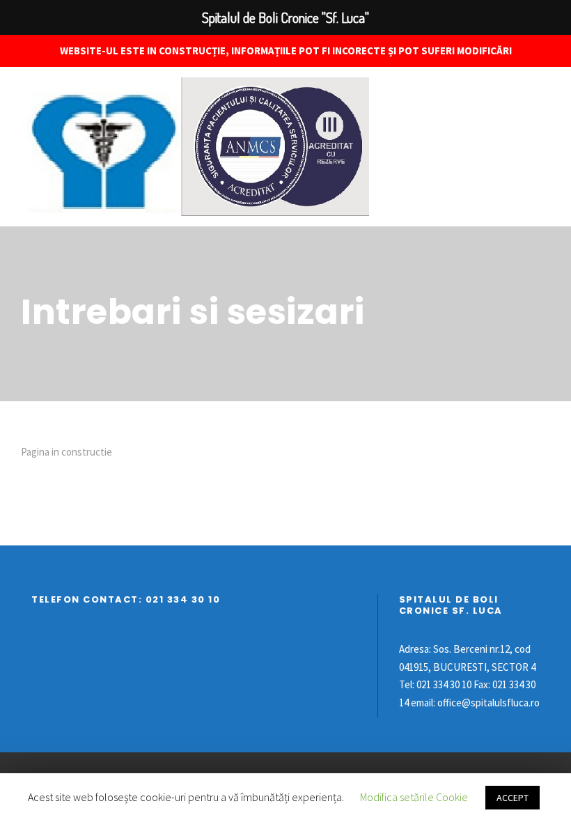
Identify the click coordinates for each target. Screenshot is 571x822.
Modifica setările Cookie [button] (414, 797)
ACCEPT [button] (512, 797)
